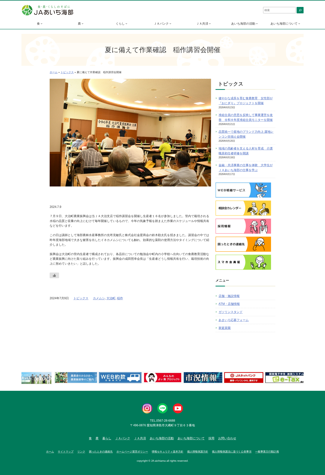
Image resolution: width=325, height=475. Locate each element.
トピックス (67, 72)
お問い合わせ (227, 438)
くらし (120, 23)
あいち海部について (284, 23)
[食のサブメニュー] (42, 23)
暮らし (106, 438)
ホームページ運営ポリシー (132, 451)
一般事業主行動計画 (267, 451)
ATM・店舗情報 (229, 303)
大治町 (110, 298)
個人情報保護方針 (197, 451)
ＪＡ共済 (202, 23)
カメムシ (99, 298)
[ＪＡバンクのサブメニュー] (170, 23)
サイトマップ (66, 451)
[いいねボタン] (54, 275)
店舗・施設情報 (229, 296)
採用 (211, 438)
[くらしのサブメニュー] (126, 23)
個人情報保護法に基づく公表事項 (231, 451)
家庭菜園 (225, 328)
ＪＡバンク (161, 23)
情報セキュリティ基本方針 (167, 451)
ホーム (54, 72)
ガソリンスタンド (231, 312)
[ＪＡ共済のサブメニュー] (210, 23)
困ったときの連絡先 (101, 451)
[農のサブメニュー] (83, 23)
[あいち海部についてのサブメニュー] (299, 23)
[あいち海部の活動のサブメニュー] (257, 23)
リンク (81, 451)
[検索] (300, 10)
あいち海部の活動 (243, 23)
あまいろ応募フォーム (234, 320)
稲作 (120, 298)
